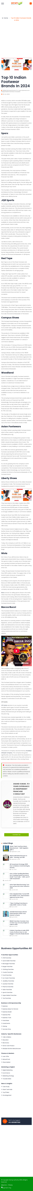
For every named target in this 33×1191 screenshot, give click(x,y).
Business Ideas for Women (10, 1009)
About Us (4, 1185)
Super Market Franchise (9, 995)
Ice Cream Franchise (9, 978)
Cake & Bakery (7, 1037)
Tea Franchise (7, 998)
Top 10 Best (6, 1092)
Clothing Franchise (8, 969)
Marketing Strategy (8, 1076)
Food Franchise (7, 975)
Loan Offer (6, 1056)
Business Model (7, 1012)
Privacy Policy (7, 1147)
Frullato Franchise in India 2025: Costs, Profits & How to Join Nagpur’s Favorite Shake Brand (19, 932)
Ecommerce (6, 1073)
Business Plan (6, 1015)
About (4, 1132)
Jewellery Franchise (8, 981)
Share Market (6, 1062)
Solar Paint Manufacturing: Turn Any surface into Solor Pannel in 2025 (19, 886)
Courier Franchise (8, 972)
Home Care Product (8, 1046)
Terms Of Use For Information (11, 1150)
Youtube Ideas (7, 1079)
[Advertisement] (16, 40)
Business (5, 1006)
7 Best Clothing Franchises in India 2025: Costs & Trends (18, 904)
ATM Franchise (7, 958)
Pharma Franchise (8, 987)
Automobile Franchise (9, 961)
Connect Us (16, 835)
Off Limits (4, 705)
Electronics (6, 1043)
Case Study (6, 1086)
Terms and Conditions (9, 1153)
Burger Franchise (7, 966)
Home (5, 18)
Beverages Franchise (9, 963)
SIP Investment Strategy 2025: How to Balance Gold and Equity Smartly (20, 865)
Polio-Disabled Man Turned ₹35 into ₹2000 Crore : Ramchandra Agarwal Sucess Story (19, 895)
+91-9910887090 (14, 1122)
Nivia (2, 592)
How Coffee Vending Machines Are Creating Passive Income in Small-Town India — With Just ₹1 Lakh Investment (20, 876)
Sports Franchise (7, 992)
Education (6, 1040)
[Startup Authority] (16, 3)
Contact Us (6, 1138)
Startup (5, 1026)
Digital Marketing (7, 1070)
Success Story (7, 1029)
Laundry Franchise (8, 984)
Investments (6, 1023)
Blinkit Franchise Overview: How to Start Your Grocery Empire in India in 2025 (19, 922)
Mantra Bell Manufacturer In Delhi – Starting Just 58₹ (18, 856)
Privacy (10, 1185)
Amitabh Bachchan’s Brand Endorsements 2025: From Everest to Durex (18, 913)
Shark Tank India (7, 1089)
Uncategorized (7, 1095)
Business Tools (7, 1017)
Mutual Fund (6, 1059)
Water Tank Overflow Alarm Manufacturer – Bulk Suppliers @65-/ (19, 848)
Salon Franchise (7, 989)
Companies (6, 1135)
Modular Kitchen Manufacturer (12, 1048)
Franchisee (6, 1020)
